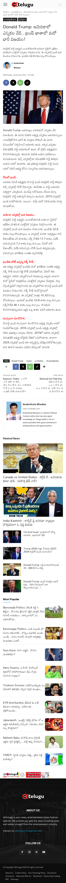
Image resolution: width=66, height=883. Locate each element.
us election (39, 361)
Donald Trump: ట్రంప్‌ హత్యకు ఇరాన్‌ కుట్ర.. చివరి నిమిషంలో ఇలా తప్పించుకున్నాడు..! (40, 584)
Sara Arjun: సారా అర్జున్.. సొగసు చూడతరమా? (20, 652)
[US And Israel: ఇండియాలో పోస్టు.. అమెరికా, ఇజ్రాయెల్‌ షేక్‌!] (12, 536)
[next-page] (10, 770)
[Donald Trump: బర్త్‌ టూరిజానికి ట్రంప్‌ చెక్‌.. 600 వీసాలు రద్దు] (12, 569)
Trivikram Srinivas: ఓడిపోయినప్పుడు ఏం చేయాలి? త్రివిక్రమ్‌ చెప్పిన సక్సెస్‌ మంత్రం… (24, 687)
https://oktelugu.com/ (31, 409)
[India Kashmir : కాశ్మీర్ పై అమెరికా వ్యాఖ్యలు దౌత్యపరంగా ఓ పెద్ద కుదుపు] (33, 502)
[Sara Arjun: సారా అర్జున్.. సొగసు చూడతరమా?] (54, 654)
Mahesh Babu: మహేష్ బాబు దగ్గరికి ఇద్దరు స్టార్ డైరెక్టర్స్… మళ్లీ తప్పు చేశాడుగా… (24, 739)
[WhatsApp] (20, 83)
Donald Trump (17, 361)
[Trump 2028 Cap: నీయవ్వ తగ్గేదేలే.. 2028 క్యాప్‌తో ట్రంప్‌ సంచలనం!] (12, 553)
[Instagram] (29, 852)
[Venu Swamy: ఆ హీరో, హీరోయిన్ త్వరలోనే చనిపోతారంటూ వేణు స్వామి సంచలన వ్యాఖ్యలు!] (54, 672)
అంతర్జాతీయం (16, 12)
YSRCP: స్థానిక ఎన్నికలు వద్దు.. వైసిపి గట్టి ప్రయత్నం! (23, 756)
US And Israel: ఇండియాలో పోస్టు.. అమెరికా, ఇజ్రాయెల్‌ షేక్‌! (40, 534)
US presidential (52, 361)
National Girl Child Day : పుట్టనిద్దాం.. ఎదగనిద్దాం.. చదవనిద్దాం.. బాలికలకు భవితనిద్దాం (49, 385)
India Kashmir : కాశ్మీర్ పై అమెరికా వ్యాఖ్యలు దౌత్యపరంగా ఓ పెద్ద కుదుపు (28, 522)
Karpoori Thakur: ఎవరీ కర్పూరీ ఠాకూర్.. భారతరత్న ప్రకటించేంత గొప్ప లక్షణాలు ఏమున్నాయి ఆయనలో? (17, 385)
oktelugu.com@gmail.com (28, 830)
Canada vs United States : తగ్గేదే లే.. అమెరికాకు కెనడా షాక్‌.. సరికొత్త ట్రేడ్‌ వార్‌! (32, 479)
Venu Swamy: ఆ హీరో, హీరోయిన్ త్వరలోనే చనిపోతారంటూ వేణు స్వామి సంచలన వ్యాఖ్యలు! (20, 671)
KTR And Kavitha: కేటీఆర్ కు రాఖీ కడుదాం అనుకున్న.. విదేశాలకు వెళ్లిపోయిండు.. (21, 706)
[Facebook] (6, 83)
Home (6, 12)
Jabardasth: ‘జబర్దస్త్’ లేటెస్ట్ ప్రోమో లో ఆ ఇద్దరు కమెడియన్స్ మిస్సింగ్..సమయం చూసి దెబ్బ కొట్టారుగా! (23, 724)
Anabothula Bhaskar (19, 65)
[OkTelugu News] (22, 4)
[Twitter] (36, 852)
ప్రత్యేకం (22, 19)
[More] (44, 367)
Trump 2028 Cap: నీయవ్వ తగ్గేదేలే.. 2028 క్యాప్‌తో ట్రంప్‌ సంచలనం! (40, 550)
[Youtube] (44, 852)
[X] (13, 83)
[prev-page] (5, 770)
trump (29, 361)
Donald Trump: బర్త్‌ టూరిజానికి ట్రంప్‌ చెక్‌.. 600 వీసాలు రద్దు (41, 566)
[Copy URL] (27, 83)
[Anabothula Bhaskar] (7, 65)
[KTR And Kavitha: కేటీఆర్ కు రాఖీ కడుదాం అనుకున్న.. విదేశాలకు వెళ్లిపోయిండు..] (54, 707)
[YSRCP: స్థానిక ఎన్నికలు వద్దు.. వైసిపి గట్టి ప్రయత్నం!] (54, 759)
